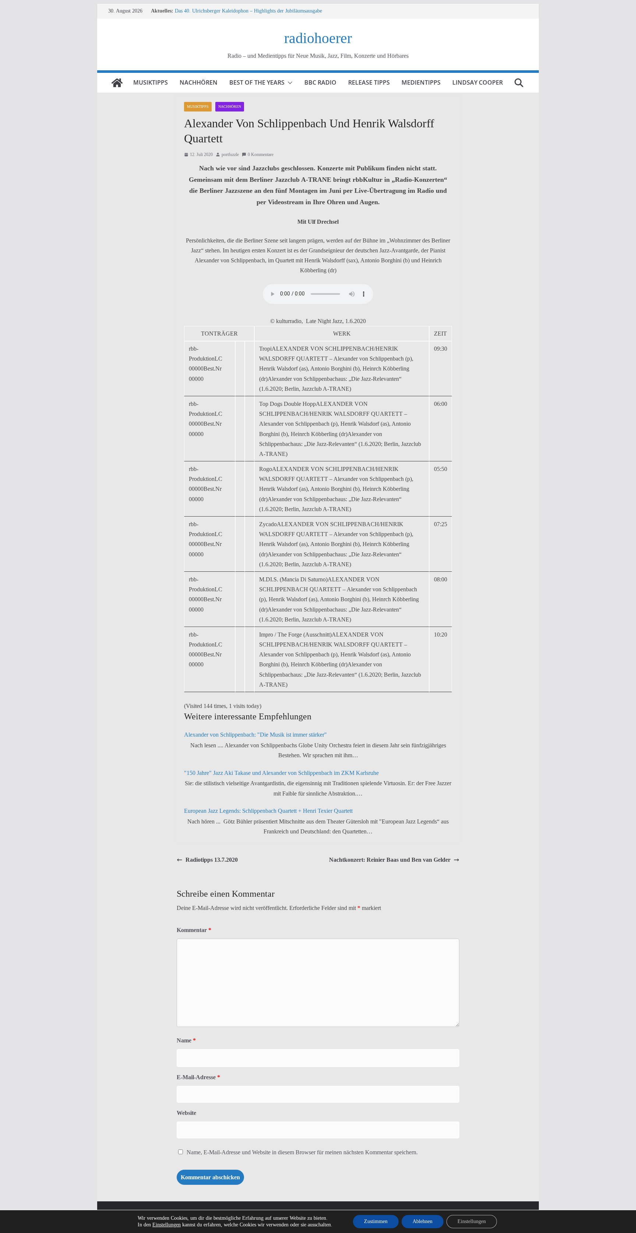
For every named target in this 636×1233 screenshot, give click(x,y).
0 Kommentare (260, 154)
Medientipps (421, 82)
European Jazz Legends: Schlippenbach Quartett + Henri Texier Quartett (268, 811)
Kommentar (194, 930)
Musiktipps (150, 82)
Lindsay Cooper (477, 82)
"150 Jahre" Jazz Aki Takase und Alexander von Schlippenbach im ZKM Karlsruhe (281, 773)
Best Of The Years (257, 82)
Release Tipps (369, 82)
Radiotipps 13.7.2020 (212, 860)
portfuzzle (230, 154)
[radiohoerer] (117, 83)
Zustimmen (376, 1221)
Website (186, 1113)
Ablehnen (422, 1221)
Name (186, 1040)
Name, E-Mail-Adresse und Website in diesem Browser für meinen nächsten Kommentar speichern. (302, 1152)
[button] (289, 83)
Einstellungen (166, 1224)
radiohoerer (318, 38)
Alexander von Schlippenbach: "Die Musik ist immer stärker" (255, 734)
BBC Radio (320, 82)
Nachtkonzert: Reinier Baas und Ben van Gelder (390, 860)
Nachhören (199, 82)
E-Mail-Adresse (198, 1077)
